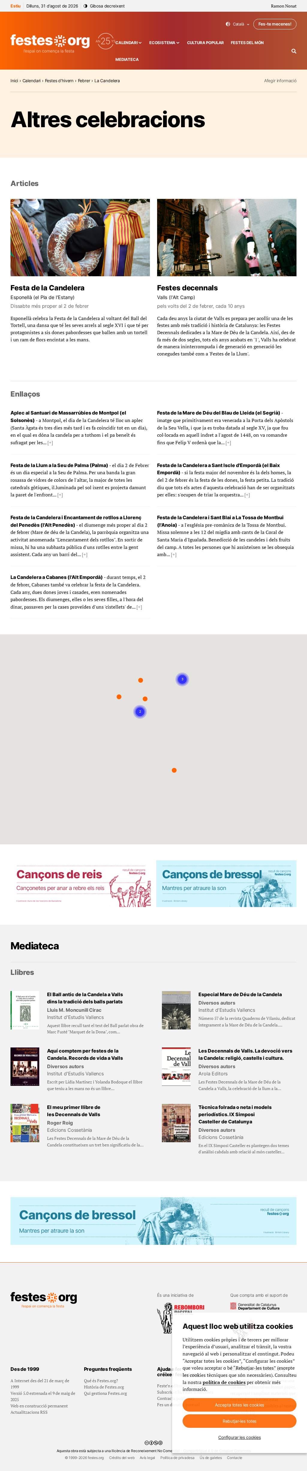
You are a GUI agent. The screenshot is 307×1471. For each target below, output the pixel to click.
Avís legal (147, 1457)
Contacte (234, 1457)
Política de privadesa (177, 1457)
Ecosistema (162, 42)
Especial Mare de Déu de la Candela (240, 994)
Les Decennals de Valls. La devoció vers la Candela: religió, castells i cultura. (245, 1054)
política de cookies (224, 1382)
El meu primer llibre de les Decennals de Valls (73, 1110)
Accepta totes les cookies (239, 1404)
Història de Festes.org (104, 1387)
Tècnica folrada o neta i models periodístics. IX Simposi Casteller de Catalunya (235, 1114)
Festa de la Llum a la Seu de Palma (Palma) (59, 465)
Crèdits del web (122, 1457)
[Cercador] (294, 51)
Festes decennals (187, 287)
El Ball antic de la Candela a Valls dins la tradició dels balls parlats (85, 998)
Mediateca (127, 59)
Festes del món (247, 42)
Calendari (126, 42)
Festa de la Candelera (47, 287)
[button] (140, 680)
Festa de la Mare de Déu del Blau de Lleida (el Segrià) (218, 413)
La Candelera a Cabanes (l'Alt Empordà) (56, 577)
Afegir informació (280, 80)
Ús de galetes (211, 1457)
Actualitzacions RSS (29, 1412)
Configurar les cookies (239, 1437)
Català (237, 24)
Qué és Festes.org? (101, 1380)
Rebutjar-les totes (239, 1421)
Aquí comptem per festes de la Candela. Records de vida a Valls (85, 1054)
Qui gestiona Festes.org (105, 1393)
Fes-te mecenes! (274, 23)
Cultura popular (205, 42)
